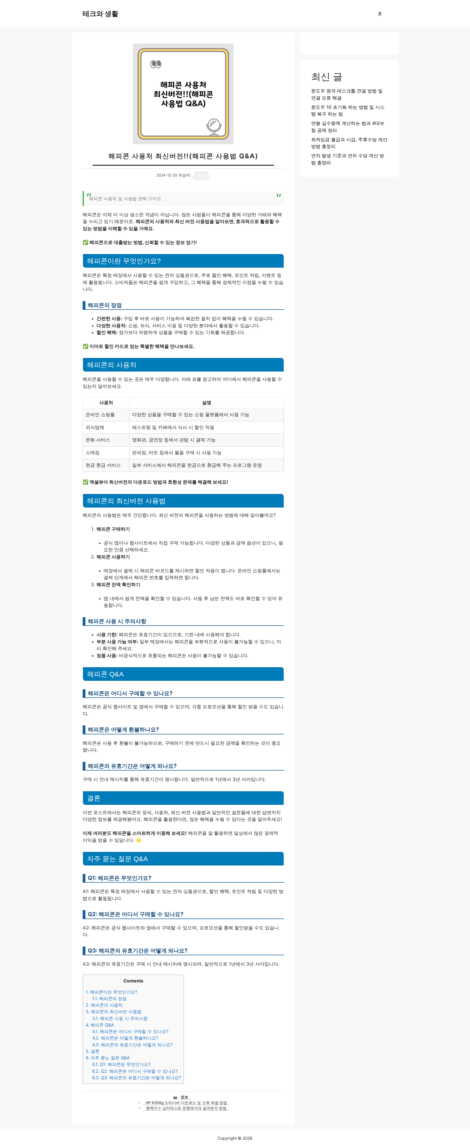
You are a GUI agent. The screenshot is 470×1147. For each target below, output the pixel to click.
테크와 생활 (100, 14)
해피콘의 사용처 (104, 1005)
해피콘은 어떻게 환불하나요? (125, 1038)
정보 (184, 1097)
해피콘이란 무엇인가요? (111, 992)
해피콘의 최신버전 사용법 (113, 1011)
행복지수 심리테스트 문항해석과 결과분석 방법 (186, 1108)
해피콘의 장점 (109, 998)
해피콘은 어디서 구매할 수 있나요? (130, 1031)
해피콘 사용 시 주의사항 (120, 1018)
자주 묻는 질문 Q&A (108, 1058)
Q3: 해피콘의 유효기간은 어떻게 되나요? (136, 1077)
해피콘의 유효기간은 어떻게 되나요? (132, 1044)
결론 (93, 1051)
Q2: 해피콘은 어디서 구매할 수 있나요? (135, 1071)
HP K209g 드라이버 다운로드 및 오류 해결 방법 (186, 1102)
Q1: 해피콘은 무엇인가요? (121, 1064)
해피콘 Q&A (100, 1025)
